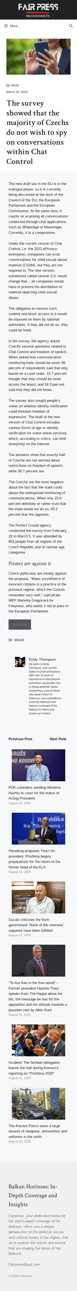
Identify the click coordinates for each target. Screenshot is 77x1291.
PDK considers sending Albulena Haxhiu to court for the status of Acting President (35, 792)
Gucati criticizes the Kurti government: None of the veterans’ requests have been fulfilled (36, 925)
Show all (20, 624)
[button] (71, 26)
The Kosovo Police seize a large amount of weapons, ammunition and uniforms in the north (38, 1131)
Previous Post (20, 739)
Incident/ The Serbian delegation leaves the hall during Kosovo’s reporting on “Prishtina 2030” (34, 1068)
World (15, 85)
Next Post (58, 739)
